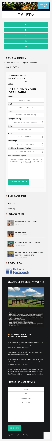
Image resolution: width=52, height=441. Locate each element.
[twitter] (26, 30)
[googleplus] (26, 35)
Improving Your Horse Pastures (29, 242)
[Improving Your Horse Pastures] (11, 244)
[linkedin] (26, 40)
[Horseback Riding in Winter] (11, 223)
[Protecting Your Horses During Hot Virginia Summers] (11, 254)
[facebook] (26, 24)
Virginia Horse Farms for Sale (20, 3)
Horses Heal (20, 232)
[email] (26, 46)
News (9, 209)
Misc (9, 203)
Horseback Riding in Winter (27, 222)
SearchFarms (44, 5)
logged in (17, 62)
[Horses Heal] (11, 234)
